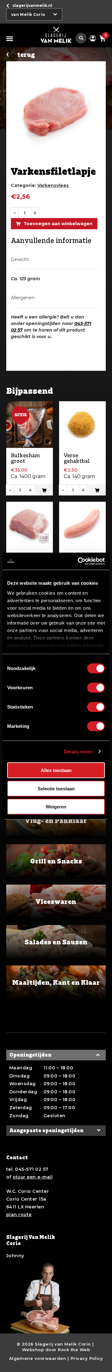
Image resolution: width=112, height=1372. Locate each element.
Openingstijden (30, 1055)
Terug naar (32, 5)
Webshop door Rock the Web (56, 1349)
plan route (19, 1214)
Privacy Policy (87, 1358)
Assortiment (11, 38)
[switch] (96, 688)
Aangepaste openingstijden (46, 1130)
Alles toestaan (56, 770)
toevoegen (44, 489)
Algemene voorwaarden (37, 1358)
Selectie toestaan (56, 788)
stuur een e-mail (33, 1177)
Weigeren (56, 806)
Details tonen (78, 751)
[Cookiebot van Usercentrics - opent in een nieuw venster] (79, 561)
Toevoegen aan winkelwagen (58, 223)
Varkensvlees (53, 185)
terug (26, 55)
